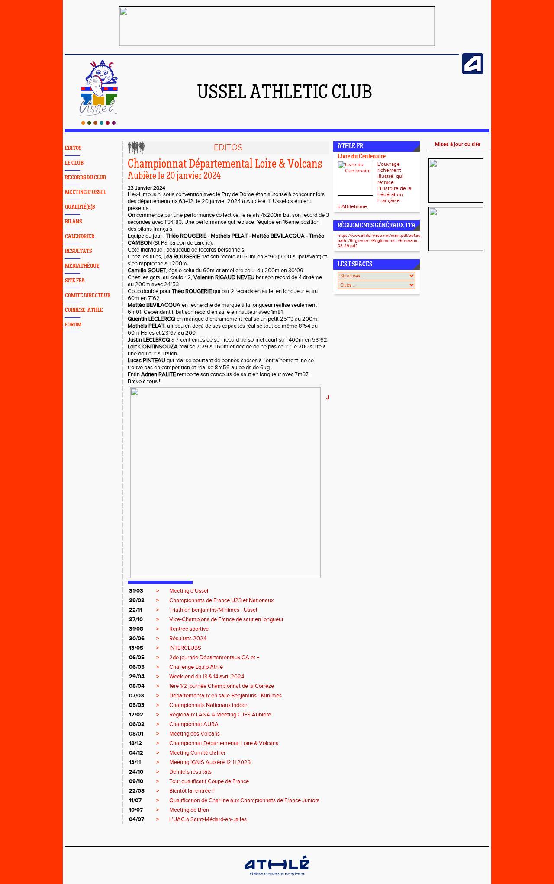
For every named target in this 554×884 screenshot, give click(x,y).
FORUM (73, 325)
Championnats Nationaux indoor (208, 705)
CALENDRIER (79, 236)
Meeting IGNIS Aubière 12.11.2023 (210, 762)
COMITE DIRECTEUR (87, 295)
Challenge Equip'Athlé (196, 667)
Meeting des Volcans (194, 733)
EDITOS (73, 148)
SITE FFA (75, 281)
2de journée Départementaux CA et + (214, 657)
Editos (228, 147)
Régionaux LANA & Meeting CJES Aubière (220, 714)
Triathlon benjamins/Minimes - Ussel (213, 610)
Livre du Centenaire (362, 157)
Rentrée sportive (189, 629)
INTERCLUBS (185, 648)
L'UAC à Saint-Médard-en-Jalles (208, 819)
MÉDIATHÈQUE (82, 266)
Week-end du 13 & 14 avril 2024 (206, 676)
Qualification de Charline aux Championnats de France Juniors (244, 800)
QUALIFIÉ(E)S (80, 207)
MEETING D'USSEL (85, 192)
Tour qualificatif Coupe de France (209, 781)
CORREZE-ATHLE (84, 310)
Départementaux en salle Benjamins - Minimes (225, 695)
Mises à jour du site (457, 144)
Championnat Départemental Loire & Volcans (223, 743)
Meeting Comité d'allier (197, 752)
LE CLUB (74, 163)
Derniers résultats (190, 771)
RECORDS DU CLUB (85, 178)
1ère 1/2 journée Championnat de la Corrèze (221, 686)
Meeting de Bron (189, 810)
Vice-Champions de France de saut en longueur (226, 619)
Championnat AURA (194, 724)
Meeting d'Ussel (188, 590)
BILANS (73, 222)
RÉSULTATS (78, 251)
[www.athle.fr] (472, 72)
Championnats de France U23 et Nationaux (221, 600)
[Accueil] (98, 122)
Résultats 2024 (187, 638)
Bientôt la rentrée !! (192, 790)
